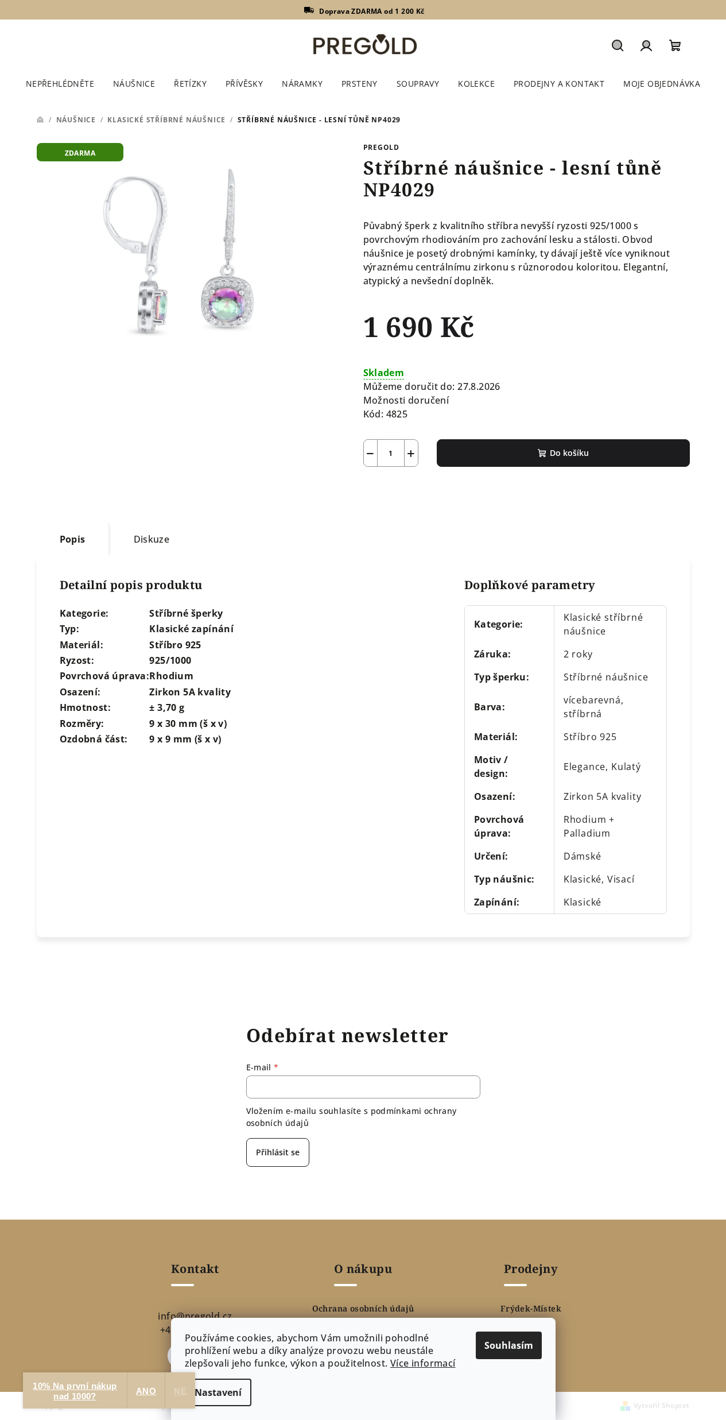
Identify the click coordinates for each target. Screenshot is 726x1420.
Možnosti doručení (406, 400)
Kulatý (626, 766)
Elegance (584, 766)
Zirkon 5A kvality (603, 796)
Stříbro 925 (590, 736)
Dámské (582, 856)
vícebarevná (592, 700)
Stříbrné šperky (186, 613)
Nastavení (218, 1392)
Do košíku (569, 452)
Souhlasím (508, 1345)
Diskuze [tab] (152, 539)
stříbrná (583, 713)
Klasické (582, 902)
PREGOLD (381, 147)
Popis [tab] (73, 539)
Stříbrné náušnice (606, 677)
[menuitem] (60, 84)
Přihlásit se (278, 1152)
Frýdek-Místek (530, 1309)
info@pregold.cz (195, 1316)
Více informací (423, 1363)
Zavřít (428, 493)
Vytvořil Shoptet (661, 1405)
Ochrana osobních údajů (363, 1309)
